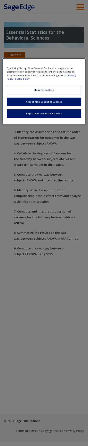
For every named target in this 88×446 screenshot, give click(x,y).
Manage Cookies (44, 89)
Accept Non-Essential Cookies (44, 101)
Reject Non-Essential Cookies (44, 113)
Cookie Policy (22, 78)
